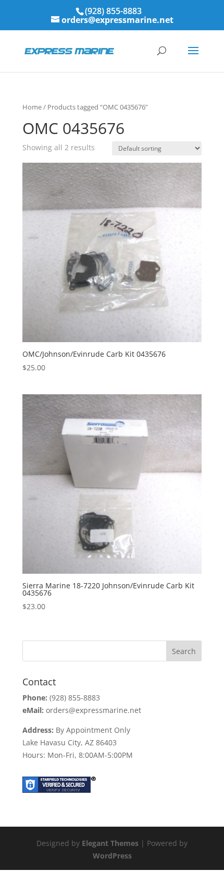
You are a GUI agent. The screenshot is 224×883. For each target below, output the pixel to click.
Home (32, 107)
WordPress (112, 856)
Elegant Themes (110, 843)
